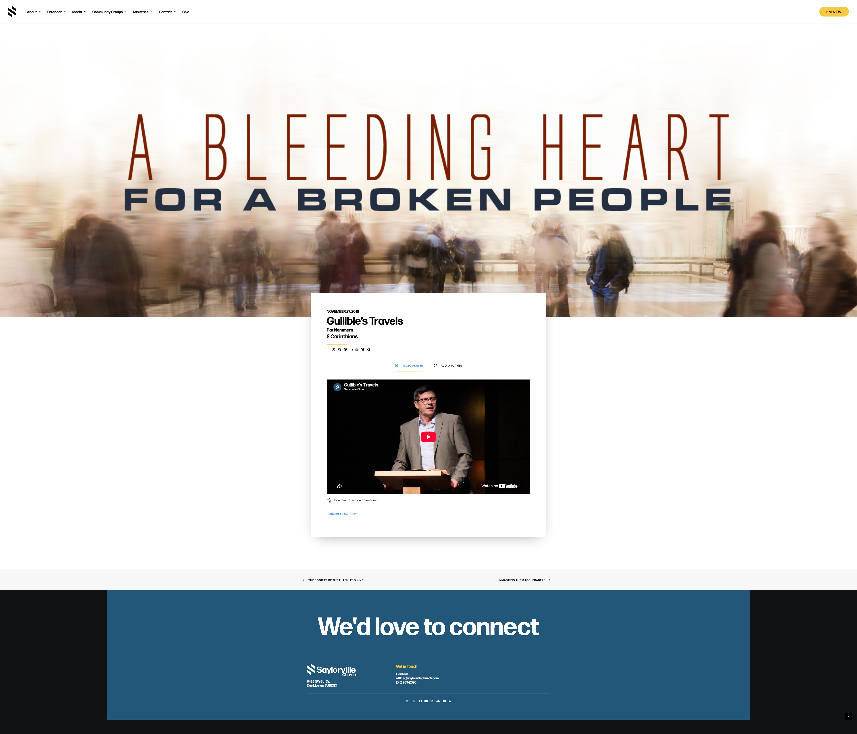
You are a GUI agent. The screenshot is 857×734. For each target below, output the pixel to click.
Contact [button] (165, 11)
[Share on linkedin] (351, 349)
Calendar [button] (54, 11)
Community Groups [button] (107, 11)
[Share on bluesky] (362, 349)
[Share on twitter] (333, 349)
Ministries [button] (140, 11)
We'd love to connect (428, 624)
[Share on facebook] (328, 349)
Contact (402, 673)
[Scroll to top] (848, 716)
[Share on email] (368, 349)
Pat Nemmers (340, 330)
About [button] (32, 11)
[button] (407, 701)
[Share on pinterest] (345, 349)
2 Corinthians (342, 336)
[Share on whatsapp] (357, 349)
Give (185, 11)
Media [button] (77, 11)
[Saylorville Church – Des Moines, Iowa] (12, 11)
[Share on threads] (339, 349)
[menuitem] (34, 11)
